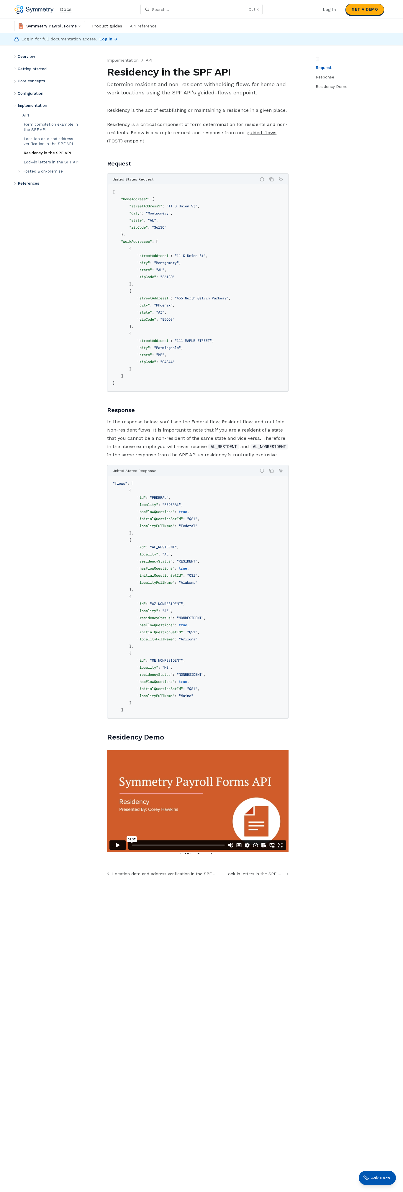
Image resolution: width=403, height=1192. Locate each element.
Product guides (107, 26)
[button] (50, 56)
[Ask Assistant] (281, 179)
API (149, 60)
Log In (329, 9)
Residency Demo (332, 86)
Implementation (123, 60)
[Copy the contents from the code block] (271, 179)
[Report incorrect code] (262, 179)
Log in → (108, 39)
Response (325, 77)
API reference (143, 26)
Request (324, 67)
